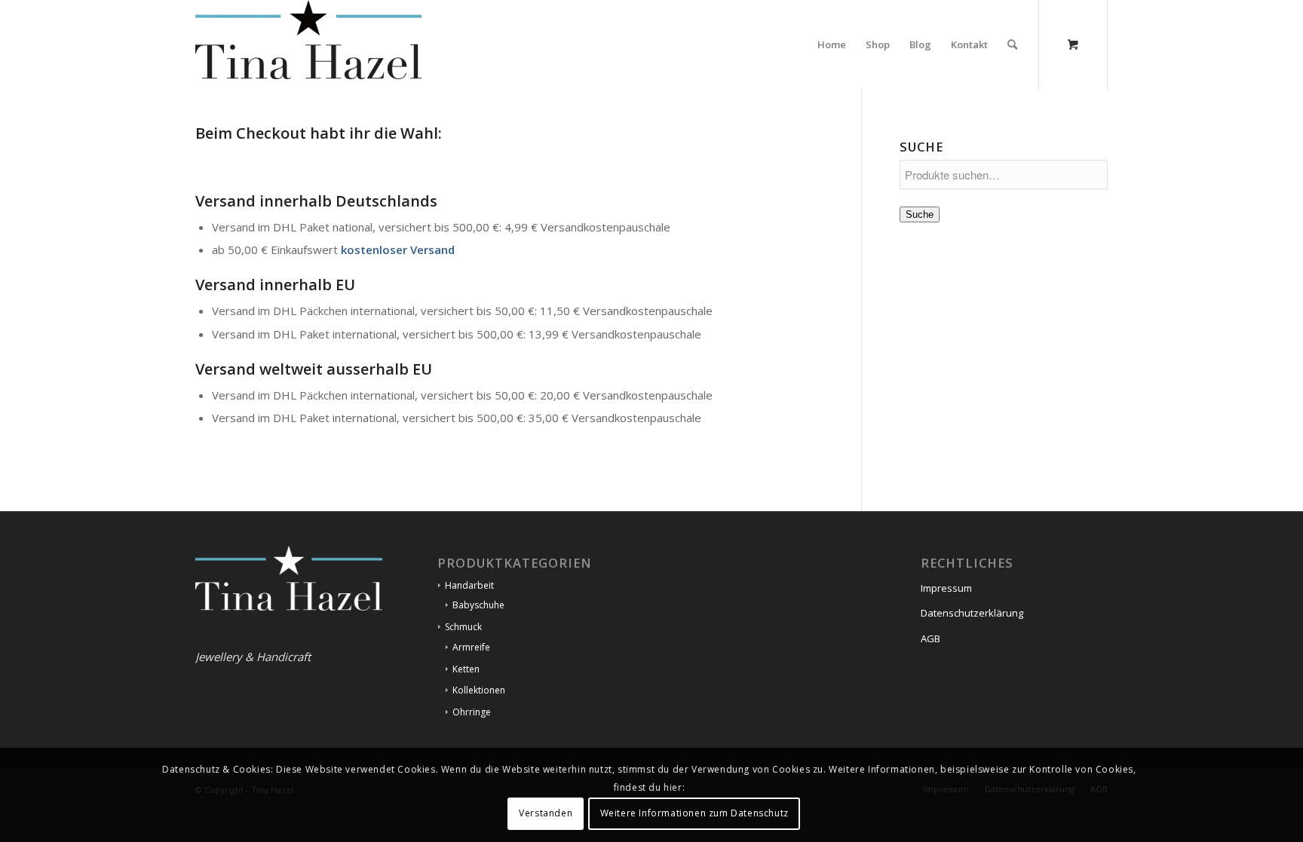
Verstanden (545, 813)
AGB (930, 638)
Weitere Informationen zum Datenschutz (694, 813)
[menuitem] (832, 44)
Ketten (466, 669)
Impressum (946, 588)
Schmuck (463, 626)
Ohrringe (471, 712)
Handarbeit (469, 585)
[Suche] (1012, 44)
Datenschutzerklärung (972, 613)
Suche (920, 214)
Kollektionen (478, 690)
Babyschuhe (478, 605)
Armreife (471, 647)
